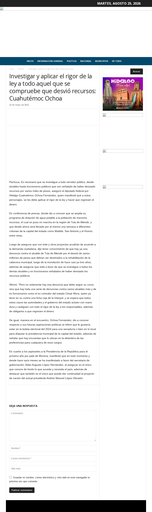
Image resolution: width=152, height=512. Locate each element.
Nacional (85, 61)
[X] (21, 120)
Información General (50, 61)
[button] (140, 61)
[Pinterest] (30, 120)
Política (72, 61)
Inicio (30, 61)
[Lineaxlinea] (76, 32)
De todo (116, 61)
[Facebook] (13, 120)
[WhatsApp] (38, 120)
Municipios (101, 61)
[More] (47, 120)
